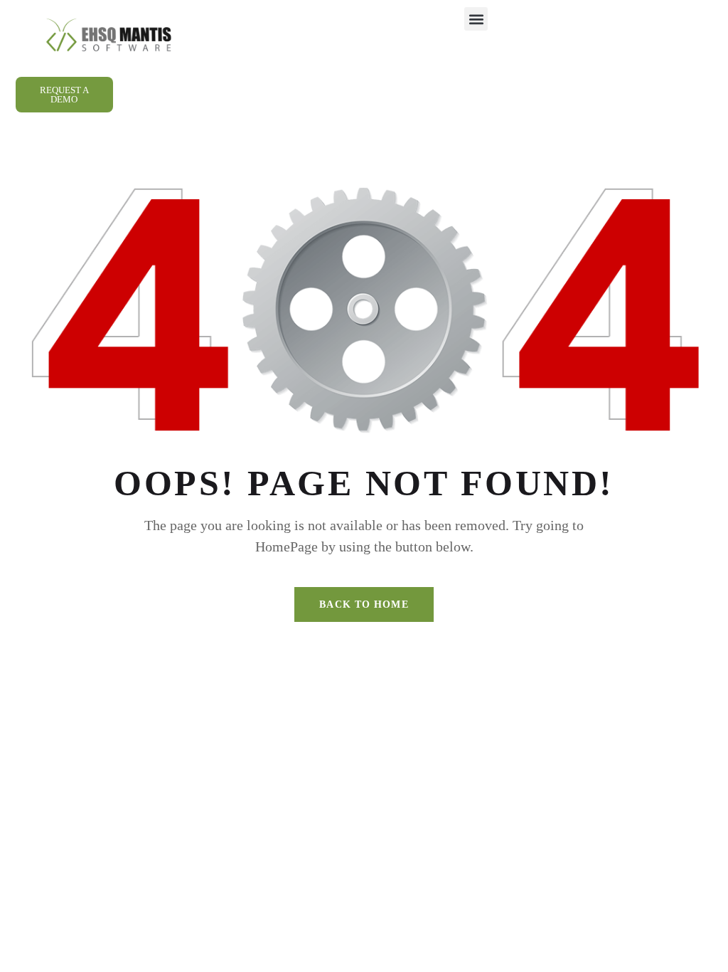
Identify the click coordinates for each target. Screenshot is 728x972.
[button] (476, 19)
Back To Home (363, 604)
